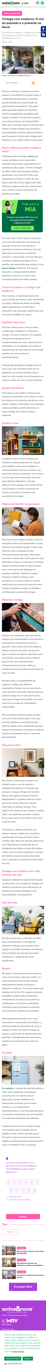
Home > (7, 13)
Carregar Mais (23, 1287)
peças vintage (8, 268)
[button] (13, 1364)
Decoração (15, 13)
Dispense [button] (28, 1358)
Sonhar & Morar (11, 2)
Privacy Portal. (18, 1351)
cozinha (9, 1088)
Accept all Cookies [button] (12, 1358)
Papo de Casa (8, 1329)
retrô (30, 156)
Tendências (10, 1232)
